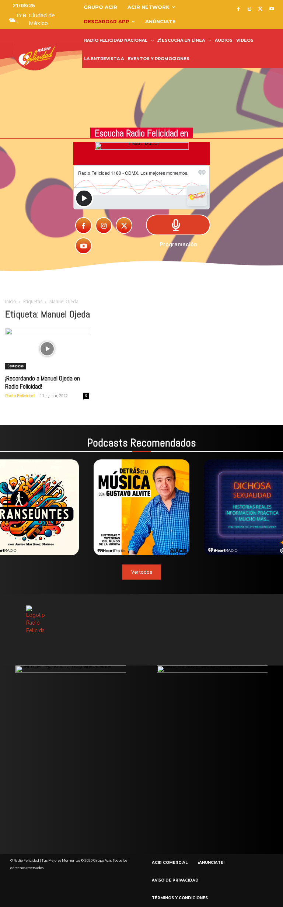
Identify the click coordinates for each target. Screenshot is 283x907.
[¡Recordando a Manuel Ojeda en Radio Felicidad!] (47, 348)
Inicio (10, 301)
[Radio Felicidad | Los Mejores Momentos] (37, 56)
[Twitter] (260, 9)
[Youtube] (271, 9)
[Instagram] (249, 9)
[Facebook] (238, 9)
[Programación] (178, 224)
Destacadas (15, 366)
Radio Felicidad (20, 395)
